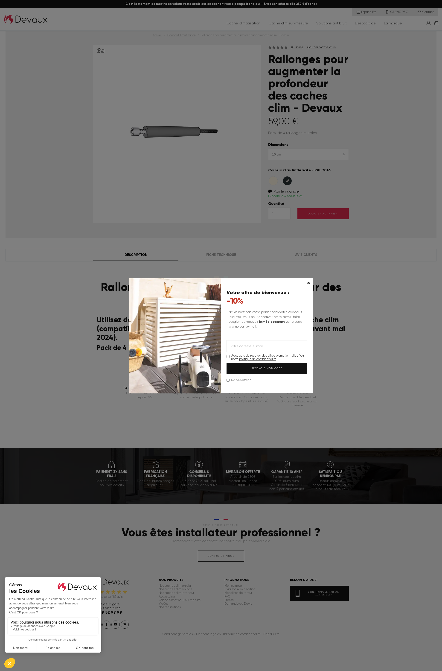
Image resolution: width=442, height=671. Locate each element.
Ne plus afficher (241, 380)
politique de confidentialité (257, 359)
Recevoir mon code (266, 368)
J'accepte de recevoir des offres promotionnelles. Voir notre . (267, 357)
